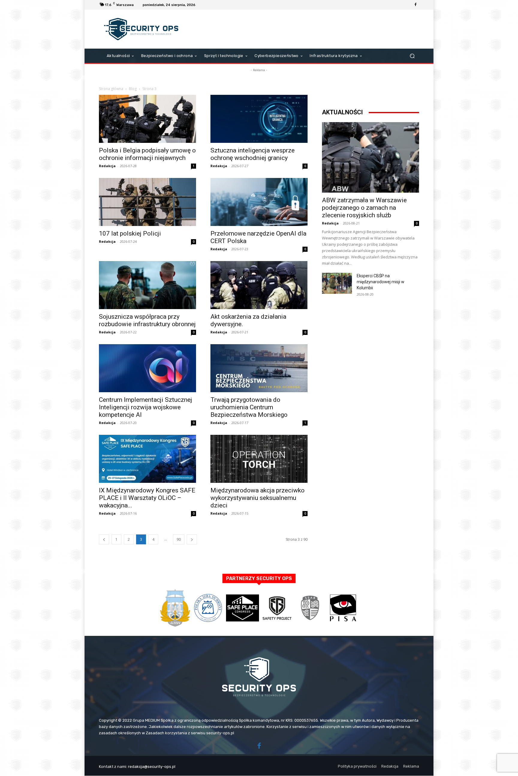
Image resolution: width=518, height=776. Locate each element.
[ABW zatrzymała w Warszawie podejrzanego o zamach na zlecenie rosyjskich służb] (370, 157)
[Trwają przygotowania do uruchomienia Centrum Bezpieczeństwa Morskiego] (259, 368)
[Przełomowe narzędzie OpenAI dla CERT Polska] (259, 202)
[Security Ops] (142, 29)
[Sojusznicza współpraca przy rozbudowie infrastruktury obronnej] (147, 285)
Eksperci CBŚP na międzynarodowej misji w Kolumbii (380, 281)
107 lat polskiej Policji (130, 233)
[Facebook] (415, 4)
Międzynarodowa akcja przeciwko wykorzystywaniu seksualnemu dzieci (257, 498)
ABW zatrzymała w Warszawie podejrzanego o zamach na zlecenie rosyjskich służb (364, 208)
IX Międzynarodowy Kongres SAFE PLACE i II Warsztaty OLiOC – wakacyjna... (147, 498)
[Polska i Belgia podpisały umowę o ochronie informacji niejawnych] (147, 119)
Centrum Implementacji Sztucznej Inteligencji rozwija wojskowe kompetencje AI (145, 407)
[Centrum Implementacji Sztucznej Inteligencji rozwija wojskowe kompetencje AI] (147, 368)
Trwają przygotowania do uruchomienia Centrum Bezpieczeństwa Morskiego (248, 407)
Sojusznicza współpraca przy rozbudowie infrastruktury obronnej (147, 320)
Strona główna (111, 88)
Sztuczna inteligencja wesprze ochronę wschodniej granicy (252, 154)
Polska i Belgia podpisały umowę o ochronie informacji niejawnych (147, 154)
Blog (133, 88)
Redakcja (107, 166)
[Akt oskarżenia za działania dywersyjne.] (259, 285)
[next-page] (192, 539)
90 (179, 539)
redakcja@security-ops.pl (151, 766)
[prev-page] (104, 539)
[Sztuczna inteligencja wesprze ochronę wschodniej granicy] (259, 119)
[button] (412, 56)
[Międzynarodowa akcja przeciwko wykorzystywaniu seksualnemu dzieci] (259, 459)
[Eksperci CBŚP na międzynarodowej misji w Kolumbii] (337, 283)
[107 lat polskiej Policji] (147, 202)
